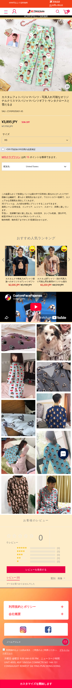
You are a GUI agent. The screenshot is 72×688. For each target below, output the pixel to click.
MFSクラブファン (11, 157)
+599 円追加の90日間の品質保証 (20, 149)
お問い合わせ (57, 5)
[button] (3, 266)
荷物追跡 (56, 1)
